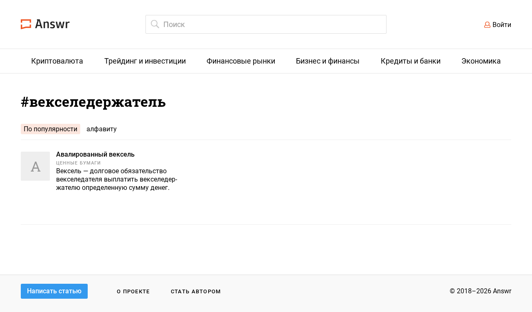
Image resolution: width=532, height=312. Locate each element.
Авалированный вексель (95, 154)
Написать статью (54, 291)
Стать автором (196, 291)
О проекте (133, 291)
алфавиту (101, 129)
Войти (502, 25)
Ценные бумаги (78, 163)
